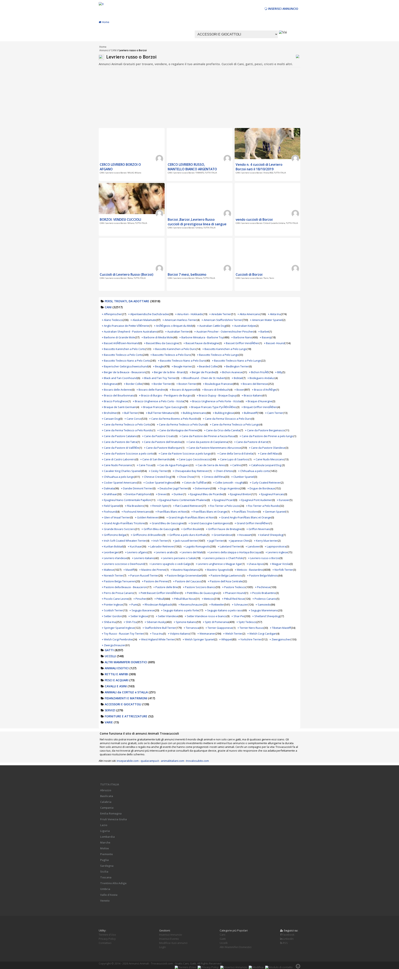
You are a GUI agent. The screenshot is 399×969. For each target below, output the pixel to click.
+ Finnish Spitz (159, 506)
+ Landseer (253, 546)
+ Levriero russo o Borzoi (264, 558)
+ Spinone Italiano (185, 622)
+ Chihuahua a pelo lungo (118, 477)
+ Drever (161, 494)
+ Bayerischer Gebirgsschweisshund (125, 366)
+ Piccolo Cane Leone (115, 599)
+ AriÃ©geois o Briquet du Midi (173, 326)
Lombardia (107, 837)
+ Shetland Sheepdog (266, 616)
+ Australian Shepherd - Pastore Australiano (129, 331)
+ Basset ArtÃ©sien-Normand (120, 343)
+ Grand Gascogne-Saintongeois (209, 523)
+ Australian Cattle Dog (211, 326)
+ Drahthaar (109, 494)
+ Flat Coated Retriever (187, 506)
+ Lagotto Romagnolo (196, 546)
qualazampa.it (150, 761)
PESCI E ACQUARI (116, 680)
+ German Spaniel (274, 511)
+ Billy (278, 372)
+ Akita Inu (274, 314)
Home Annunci (104, 48)
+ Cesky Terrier (158, 471)
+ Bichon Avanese (231, 372)
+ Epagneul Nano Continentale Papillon (126, 500)
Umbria (105, 889)
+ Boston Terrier (186, 384)
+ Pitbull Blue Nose (183, 599)
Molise (104, 848)
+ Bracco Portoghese (115, 401)
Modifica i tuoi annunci (173, 943)
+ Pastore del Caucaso (187, 581)
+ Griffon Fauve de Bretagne (223, 529)
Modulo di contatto (280, 967)
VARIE (109, 722)
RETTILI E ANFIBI (116, 674)
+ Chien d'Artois (223, 471)
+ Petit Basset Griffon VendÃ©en (159, 593)
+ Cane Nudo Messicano (269, 459)
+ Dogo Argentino (229, 488)
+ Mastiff (128, 570)
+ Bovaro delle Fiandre (151, 389)
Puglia (104, 860)
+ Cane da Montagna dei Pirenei (177, 430)
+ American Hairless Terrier (180, 320)
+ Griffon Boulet (191, 529)
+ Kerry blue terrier (266, 540)
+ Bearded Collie (207, 366)
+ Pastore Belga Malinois (262, 575)
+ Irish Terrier (159, 540)
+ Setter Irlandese (167, 616)
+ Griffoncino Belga (114, 535)
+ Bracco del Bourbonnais (118, 395)
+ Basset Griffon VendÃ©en (241, 343)
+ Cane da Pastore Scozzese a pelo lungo (185, 453)
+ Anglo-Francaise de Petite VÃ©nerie (125, 326)
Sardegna (106, 866)
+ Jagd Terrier (215, 540)
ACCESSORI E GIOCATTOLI (123, 704)
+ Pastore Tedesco (234, 587)
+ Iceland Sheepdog (270, 535)
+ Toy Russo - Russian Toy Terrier (123, 633)
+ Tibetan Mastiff (280, 628)
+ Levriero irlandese (114, 558)
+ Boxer (239, 389)
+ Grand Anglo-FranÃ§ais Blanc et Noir (190, 517)
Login (162, 947)
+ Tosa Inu (156, 633)
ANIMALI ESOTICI (117, 668)
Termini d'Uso (107, 934)
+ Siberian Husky (155, 622)
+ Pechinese (262, 587)
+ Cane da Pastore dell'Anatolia (161, 442)
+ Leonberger (110, 552)
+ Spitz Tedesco (246, 622)
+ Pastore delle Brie (165, 587)
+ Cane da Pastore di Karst (251, 442)
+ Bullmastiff (249, 413)
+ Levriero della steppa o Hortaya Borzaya (234, 552)
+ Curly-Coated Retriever (265, 482)
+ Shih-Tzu (130, 622)
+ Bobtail (237, 378)
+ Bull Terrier (130, 413)
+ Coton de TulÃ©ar (194, 482)
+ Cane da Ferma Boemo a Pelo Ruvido (173, 419)
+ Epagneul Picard (223, 500)
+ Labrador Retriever (161, 546)
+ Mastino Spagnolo (217, 570)
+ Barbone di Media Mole (157, 337)
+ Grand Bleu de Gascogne (166, 523)
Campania (106, 807)
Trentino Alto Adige (113, 883)
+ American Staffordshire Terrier (222, 320)
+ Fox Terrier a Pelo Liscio (224, 506)
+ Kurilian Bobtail (112, 546)
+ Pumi (133, 604)
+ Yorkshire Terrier (250, 639)
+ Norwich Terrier (112, 575)
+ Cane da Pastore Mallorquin (162, 448)
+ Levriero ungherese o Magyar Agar (219, 564)
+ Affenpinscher (112, 314)
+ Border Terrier (161, 384)
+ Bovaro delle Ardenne (117, 389)
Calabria (105, 802)
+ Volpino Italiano (179, 633)
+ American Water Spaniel (266, 320)
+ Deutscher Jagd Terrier (173, 488)
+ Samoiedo (263, 604)
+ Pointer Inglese (112, 604)
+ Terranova (191, 628)
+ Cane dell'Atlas (268, 453)
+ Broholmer (109, 413)
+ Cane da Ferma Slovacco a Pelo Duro (227, 419)
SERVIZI (110, 710)
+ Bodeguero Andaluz (261, 378)
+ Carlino (235, 465)
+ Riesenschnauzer (191, 604)
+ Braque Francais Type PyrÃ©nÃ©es (212, 407)
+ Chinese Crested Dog (156, 477)
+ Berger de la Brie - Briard (168, 372)
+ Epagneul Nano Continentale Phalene (182, 500)
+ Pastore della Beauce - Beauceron (124, 587)
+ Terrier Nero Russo (251, 628)
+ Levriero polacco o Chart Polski (222, 558)
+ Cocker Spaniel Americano (119, 482)
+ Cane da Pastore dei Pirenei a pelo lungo (266, 436)
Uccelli (224, 943)
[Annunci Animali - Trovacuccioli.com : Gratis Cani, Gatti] (101, 4)
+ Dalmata (108, 488)
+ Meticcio (208, 599)
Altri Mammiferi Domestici (235, 947)
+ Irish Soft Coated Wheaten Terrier (124, 540)
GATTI (109, 650)
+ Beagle (158, 366)
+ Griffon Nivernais (258, 529)
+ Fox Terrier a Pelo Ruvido (263, 506)
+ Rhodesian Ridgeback (157, 604)
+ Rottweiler (216, 604)
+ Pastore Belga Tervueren (118, 581)
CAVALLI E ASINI (116, 686)
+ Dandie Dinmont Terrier (137, 488)
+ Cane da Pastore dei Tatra (119, 442)
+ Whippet (225, 639)
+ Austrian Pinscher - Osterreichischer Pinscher (223, 331)
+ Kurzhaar (135, 546)
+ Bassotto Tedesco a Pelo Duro (170, 355)
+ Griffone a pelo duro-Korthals (187, 535)
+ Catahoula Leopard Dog (265, 465)
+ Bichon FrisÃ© (259, 372)
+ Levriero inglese (277, 552)
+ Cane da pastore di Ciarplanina (207, 442)
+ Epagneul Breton (239, 494)
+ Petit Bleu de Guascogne (201, 593)
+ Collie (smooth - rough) (228, 482)
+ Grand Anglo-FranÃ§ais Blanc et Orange (245, 517)
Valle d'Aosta (108, 895)
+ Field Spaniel (111, 506)
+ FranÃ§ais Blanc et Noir (170, 511)
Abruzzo (105, 790)
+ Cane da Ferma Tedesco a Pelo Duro (181, 424)
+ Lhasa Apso (255, 564)
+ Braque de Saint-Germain (119, 407)
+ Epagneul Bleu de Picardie (205, 494)
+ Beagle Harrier (182, 366)
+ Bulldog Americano (193, 413)
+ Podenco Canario (264, 599)
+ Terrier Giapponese (219, 628)
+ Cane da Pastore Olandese (267, 448)
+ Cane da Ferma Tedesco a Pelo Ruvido (127, 430)
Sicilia (104, 871)
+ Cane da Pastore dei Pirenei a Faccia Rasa (207, 436)
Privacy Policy (107, 939)
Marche (105, 842)
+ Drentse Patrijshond (137, 494)
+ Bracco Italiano (252, 395)
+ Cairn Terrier (274, 413)
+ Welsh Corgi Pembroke (117, 639)
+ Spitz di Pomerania (216, 622)
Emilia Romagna (111, 813)
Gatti (223, 939)
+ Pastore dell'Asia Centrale (225, 581)
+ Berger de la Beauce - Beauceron (123, 372)
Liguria (105, 831)
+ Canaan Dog (110, 419)
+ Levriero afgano (136, 552)
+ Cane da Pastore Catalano (119, 436)
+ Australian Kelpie (244, 326)
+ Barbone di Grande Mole (118, 337)
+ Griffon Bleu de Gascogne (159, 529)
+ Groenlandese (222, 535)
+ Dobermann (201, 488)
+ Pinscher (140, 599)
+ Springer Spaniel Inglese (118, 628)
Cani (222, 934)
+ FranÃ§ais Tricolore (245, 511)
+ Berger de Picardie (202, 372)
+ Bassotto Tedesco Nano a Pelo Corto (126, 360)
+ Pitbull (159, 599)
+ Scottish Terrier (112, 610)
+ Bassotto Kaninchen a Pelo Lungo (224, 349)
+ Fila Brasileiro (134, 506)
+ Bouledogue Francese (218, 384)
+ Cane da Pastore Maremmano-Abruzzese (213, 448)
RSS (285, 943)
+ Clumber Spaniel (242, 477)
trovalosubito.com (197, 761)
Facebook (288, 934)
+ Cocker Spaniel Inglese (158, 482)
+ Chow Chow (185, 477)
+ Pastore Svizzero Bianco (199, 587)
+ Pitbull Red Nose (233, 599)
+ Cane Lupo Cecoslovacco (193, 459)
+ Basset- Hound (274, 343)
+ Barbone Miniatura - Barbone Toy (201, 337)
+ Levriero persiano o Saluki (178, 558)
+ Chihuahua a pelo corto (254, 471)
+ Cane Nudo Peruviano (117, 465)
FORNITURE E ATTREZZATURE (126, 716)
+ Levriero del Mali (191, 552)
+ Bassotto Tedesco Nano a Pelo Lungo (236, 360)
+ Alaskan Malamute (143, 320)
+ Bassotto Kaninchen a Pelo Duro (174, 349)
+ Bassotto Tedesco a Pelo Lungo (218, 355)
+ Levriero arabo (164, 552)
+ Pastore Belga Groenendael (183, 575)
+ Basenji (265, 337)
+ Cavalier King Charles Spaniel (121, 471)
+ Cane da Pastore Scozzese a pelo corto (128, 453)
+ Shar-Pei (238, 616)
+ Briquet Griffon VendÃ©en (259, 407)
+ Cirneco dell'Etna (213, 477)
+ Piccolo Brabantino (263, 593)
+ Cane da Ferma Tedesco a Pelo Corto (126, 424)
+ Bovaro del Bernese (254, 384)
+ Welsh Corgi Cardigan (261, 633)
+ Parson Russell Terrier (143, 575)
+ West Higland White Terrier (157, 639)
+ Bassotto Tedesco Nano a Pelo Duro (182, 360)
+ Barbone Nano (241, 337)
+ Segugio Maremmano (263, 610)
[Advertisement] (199, 99)
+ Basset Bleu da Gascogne (161, 343)
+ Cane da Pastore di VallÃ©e (120, 448)
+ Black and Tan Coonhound (119, 378)
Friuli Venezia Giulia (113, 819)
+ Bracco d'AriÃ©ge (264, 389)
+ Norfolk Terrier (282, 570)
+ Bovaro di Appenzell (183, 389)
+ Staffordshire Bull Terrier (159, 628)
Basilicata (106, 796)
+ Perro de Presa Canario (118, 593)
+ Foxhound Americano (136, 511)
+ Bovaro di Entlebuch (215, 389)
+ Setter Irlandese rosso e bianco (206, 616)
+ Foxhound (109, 511)
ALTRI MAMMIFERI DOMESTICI (126, 662)
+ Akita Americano (249, 314)
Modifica (258, 967)
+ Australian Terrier (177, 331)
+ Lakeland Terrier (229, 546)
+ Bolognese (109, 384)
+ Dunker (177, 494)
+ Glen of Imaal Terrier (116, 517)
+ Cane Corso (132, 419)
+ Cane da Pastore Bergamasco (265, 430)
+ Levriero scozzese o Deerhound (123, 564)
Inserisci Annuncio (282, 9)
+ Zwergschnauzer (113, 645)
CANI (114, 50)
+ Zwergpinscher (280, 639)
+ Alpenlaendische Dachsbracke (148, 314)
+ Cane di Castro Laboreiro (118, 459)
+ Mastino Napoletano (184, 570)
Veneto (105, 900)
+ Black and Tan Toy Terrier (159, 378)
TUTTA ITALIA (109, 784)
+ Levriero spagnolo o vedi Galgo (170, 564)
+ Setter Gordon (112, 616)
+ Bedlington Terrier (236, 366)
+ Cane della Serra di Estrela (235, 453)
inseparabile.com (128, 761)
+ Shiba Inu (109, 622)
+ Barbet (263, 331)
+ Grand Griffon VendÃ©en (252, 523)
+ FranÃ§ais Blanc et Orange (209, 511)
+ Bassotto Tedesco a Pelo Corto (122, 355)
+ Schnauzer (240, 604)
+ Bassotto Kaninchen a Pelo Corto (123, 349)
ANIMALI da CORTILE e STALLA (126, 692)
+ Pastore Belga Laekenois (225, 575)
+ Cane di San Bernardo (155, 459)
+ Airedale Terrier (220, 314)
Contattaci (105, 943)
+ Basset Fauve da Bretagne (201, 343)
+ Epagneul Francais (271, 494)
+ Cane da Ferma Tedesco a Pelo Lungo (234, 424)
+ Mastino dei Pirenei (152, 570)
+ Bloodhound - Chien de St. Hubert (203, 378)
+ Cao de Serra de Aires (210, 465)
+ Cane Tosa (144, 465)
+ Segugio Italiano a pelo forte (180, 610)
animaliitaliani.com (172, 761)
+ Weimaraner (206, 633)
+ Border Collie (133, 384)
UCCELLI (110, 656)
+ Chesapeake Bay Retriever (191, 471)
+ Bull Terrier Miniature (160, 413)
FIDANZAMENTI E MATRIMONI (126, 698)
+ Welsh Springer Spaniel (198, 639)
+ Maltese (108, 570)
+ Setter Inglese (138, 616)
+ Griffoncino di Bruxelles (146, 535)
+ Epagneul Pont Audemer (255, 500)
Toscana (105, 877)
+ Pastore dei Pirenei (155, 581)
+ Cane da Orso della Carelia (222, 430)
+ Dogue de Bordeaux (261, 488)
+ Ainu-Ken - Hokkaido (189, 314)
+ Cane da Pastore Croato (158, 436)
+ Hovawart (244, 535)
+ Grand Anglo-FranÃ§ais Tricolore (123, 523)
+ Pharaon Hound (234, 593)
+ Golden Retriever (147, 517)
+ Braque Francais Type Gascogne (162, 407)
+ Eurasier (283, 500)
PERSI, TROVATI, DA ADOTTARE (127, 301)
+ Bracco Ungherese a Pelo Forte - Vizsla (215, 401)
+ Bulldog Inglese (223, 413)
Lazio (103, 825)
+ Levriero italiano (143, 558)
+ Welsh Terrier (232, 633)
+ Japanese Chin (239, 540)
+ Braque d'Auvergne (259, 401)
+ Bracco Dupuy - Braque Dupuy (217, 395)
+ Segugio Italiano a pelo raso (223, 610)
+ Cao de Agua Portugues (173, 465)
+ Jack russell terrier (185, 540)
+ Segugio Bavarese (142, 610)
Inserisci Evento (169, 939)
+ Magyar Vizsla (280, 564)
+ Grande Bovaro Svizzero (118, 529)
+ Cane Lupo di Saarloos (233, 459)
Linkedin (288, 939)
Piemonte (106, 854)
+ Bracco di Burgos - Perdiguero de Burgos (165, 395)
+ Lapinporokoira (275, 546)
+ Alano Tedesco (112, 320)
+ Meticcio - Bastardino (249, 570)
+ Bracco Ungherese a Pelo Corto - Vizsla (158, 401)
